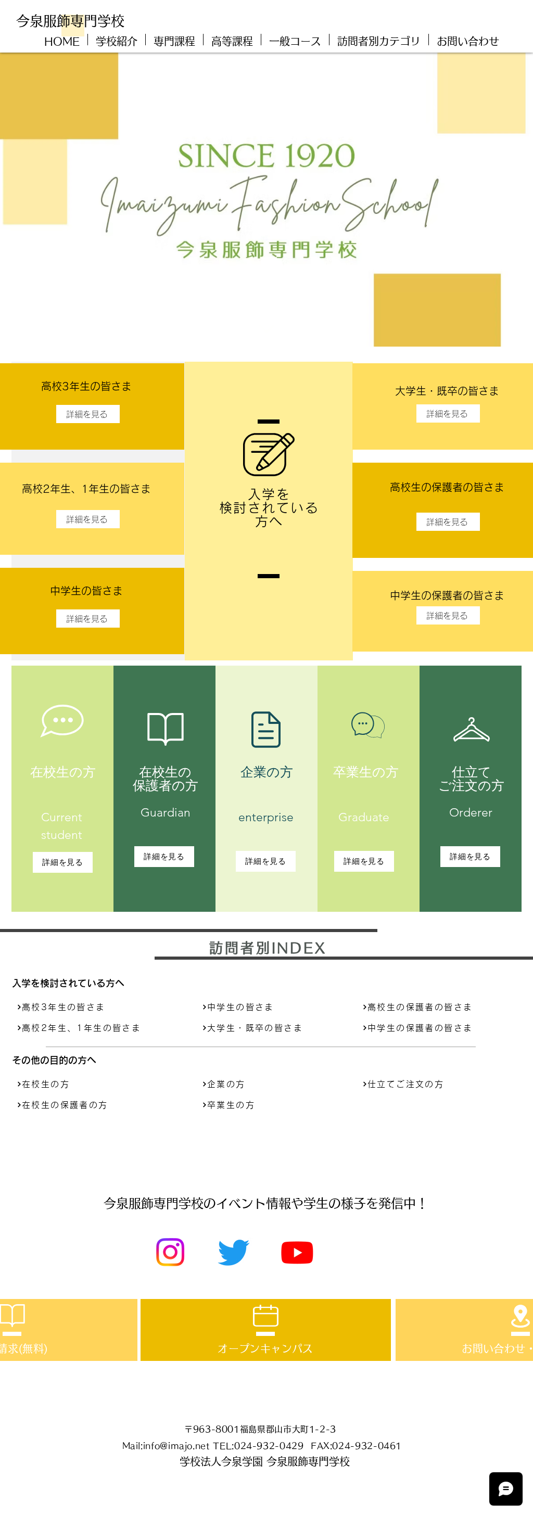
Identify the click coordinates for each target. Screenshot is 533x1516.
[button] (378, 39)
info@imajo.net (176, 1446)
